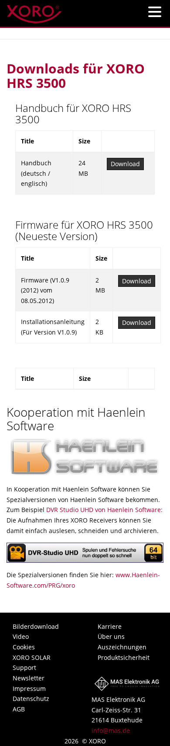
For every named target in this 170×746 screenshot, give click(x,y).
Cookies (24, 647)
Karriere (110, 626)
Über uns (111, 636)
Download (125, 164)
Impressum (29, 688)
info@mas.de (111, 730)
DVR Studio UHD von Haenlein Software (103, 509)
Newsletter (28, 678)
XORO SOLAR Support (32, 662)
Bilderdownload (36, 626)
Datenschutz (31, 698)
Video (21, 636)
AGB (19, 709)
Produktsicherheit (124, 657)
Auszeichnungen (122, 647)
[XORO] (34, 11)
